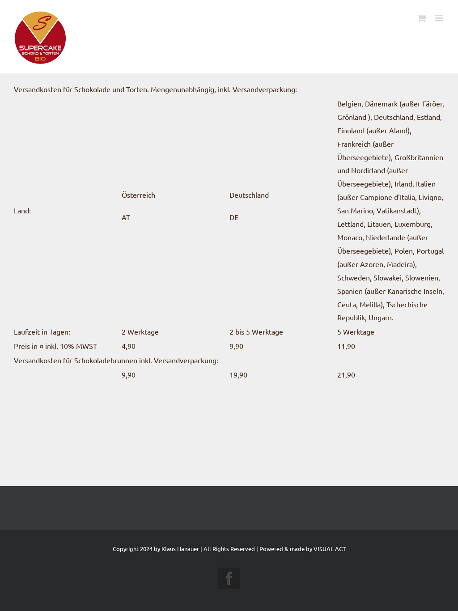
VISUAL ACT (330, 548)
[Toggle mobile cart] (421, 18)
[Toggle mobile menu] (440, 18)
